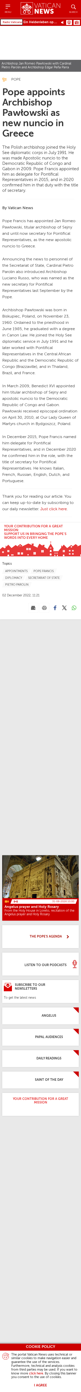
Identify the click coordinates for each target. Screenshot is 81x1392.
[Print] (44, 608)
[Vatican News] (40, 9)
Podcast (69, 22)
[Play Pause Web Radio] (63, 22)
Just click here (53, 509)
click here (36, 1373)
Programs (77, 22)
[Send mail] (33, 608)
